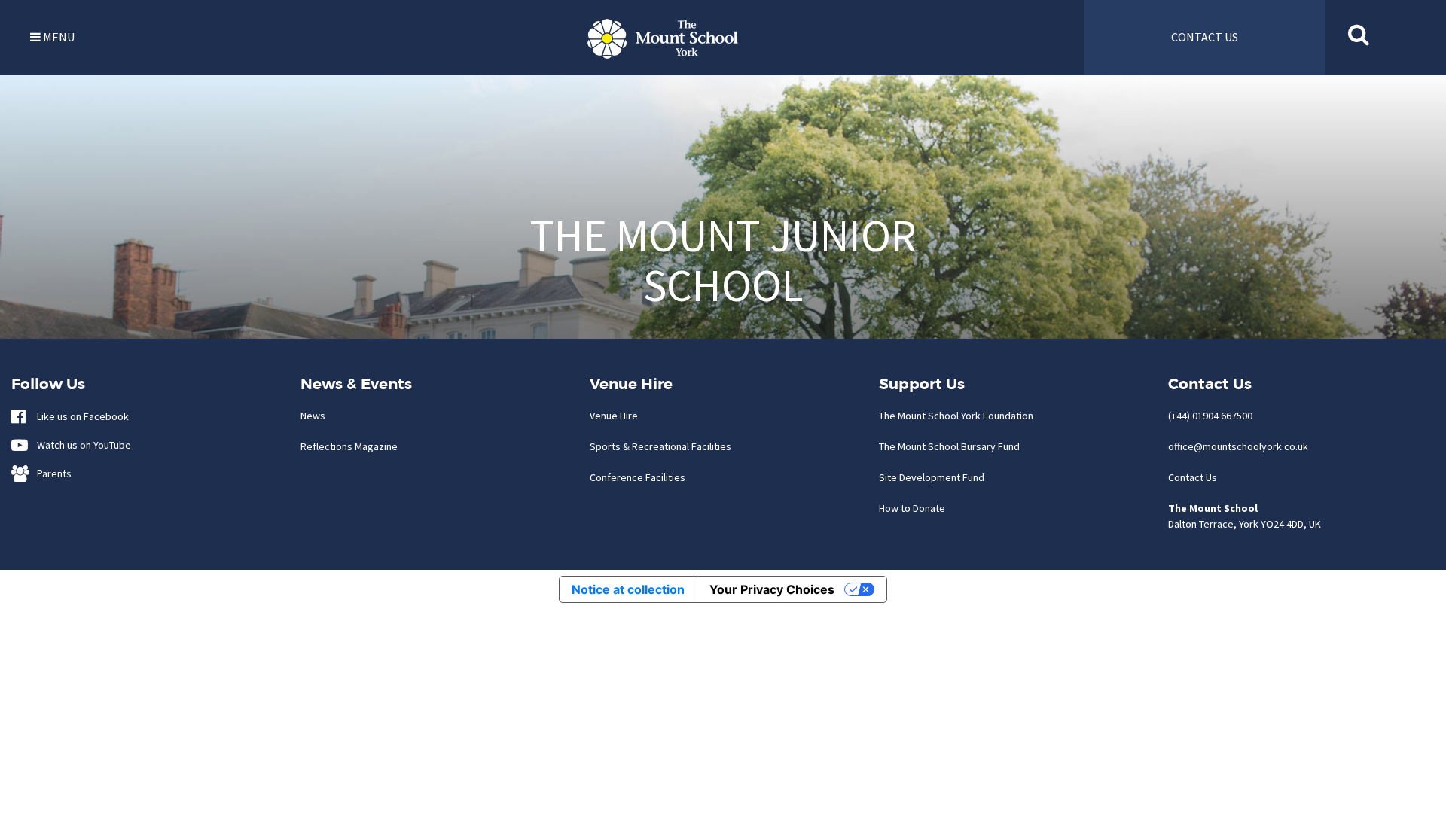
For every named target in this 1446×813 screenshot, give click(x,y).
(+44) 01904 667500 (1210, 415)
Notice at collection (628, 589)
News (312, 415)
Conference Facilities (637, 477)
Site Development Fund (931, 477)
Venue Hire (614, 415)
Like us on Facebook (79, 416)
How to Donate (912, 508)
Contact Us (1192, 477)
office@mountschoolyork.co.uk (1238, 446)
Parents (51, 473)
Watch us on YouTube (80, 445)
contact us (1204, 36)
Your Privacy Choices (771, 589)
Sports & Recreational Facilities (660, 446)
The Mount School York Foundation (956, 415)
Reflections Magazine (349, 446)
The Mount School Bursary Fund (949, 446)
